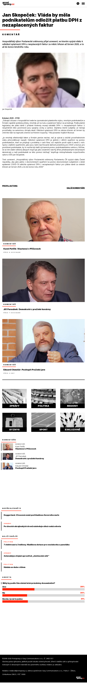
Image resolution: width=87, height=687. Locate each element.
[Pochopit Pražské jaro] (8, 469)
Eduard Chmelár (21, 466)
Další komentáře (76, 188)
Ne (3, 593)
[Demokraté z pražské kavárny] (8, 459)
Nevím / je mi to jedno (12, 599)
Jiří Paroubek (20, 456)
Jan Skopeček (18, 15)
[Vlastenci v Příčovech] (8, 450)
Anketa (7, 577)
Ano (4, 587)
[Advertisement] (19, 488)
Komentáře (9, 440)
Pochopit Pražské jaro (25, 468)
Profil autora (9, 186)
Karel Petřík (20, 447)
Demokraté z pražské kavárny (29, 459)
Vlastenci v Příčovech (25, 449)
